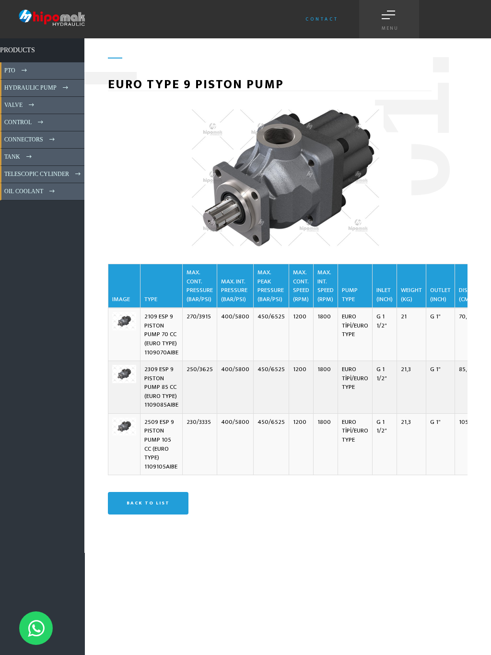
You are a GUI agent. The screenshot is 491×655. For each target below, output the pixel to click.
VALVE (12, 105)
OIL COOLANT (23, 191)
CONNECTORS (23, 139)
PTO (9, 70)
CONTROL (17, 122)
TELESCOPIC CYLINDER (35, 174)
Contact (322, 19)
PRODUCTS (17, 50)
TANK (11, 156)
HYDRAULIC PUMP (29, 87)
